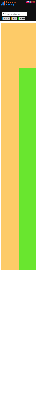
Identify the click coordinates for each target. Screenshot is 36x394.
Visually (8, 3)
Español (33, 2)
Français (30, 2)
